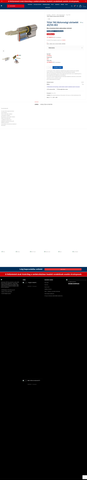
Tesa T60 (68, 14)
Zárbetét (54, 14)
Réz (80, 95)
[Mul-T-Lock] (36, 251)
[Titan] (8, 251)
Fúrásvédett (62, 95)
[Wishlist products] (77, 6)
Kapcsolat (46, 282)
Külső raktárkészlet (75, 95)
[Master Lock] (50, 251)
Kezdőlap (48, 14)
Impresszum (46, 287)
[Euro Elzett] (79, 251)
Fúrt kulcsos (68, 95)
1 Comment (34, 286)
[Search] (72, 6)
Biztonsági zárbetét (61, 14)
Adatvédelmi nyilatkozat (49, 293)
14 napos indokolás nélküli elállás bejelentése (53, 295)
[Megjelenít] (3, 51)
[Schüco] (22, 251)
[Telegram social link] (57, 97)
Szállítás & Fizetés (48, 289)
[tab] (36, 104)
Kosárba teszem (57, 67)
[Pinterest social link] (53, 97)
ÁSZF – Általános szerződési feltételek (52, 291)
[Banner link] (76, 289)
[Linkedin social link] (55, 97)
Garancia (46, 284)
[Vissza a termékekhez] (49, 19)
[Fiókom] (85, 1)
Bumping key (57, 95)
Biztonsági (52, 95)
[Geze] (65, 251)
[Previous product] (47, 19)
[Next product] (50, 19)
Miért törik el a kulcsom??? (34, 380)
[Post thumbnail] (25, 330)
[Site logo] (3, 5)
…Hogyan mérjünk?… (32, 282)
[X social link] (52, 97)
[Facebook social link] (2, 1)
